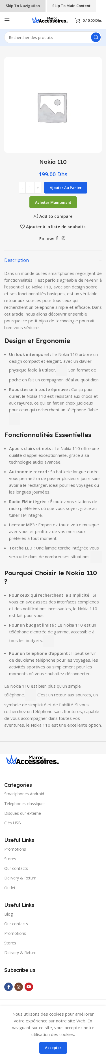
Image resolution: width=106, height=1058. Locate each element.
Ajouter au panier (66, 187)
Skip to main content (71, 5)
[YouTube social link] (29, 987)
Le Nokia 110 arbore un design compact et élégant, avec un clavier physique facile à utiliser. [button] (53, 362)
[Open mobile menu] (7, 20)
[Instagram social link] (63, 238)
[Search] (96, 37)
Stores (10, 858)
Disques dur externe (22, 813)
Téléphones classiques (25, 803)
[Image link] (32, 760)
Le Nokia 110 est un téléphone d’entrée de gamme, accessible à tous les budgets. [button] (52, 632)
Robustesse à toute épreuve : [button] (39, 389)
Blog (8, 914)
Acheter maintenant (53, 202)
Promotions (15, 849)
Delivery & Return (20, 878)
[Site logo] (50, 20)
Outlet (10, 887)
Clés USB (12, 822)
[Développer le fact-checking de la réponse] (61, 370)
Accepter (53, 1047)
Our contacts (16, 868)
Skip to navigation (23, 5)
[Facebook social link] (57, 238)
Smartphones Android (24, 793)
